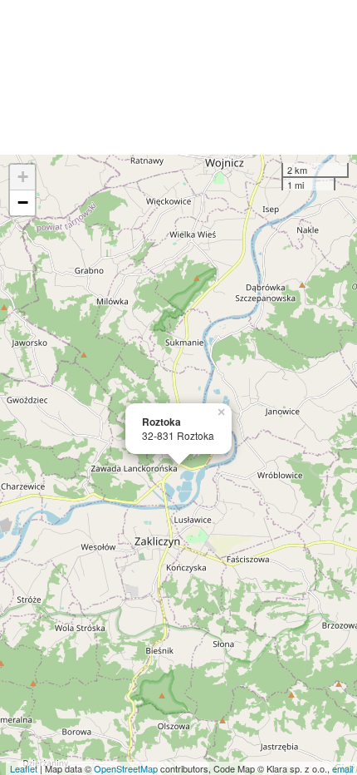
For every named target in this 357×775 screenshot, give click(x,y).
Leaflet (23, 768)
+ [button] (22, 176)
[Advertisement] (178, 77)
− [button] (22, 202)
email (342, 768)
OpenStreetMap (126, 768)
